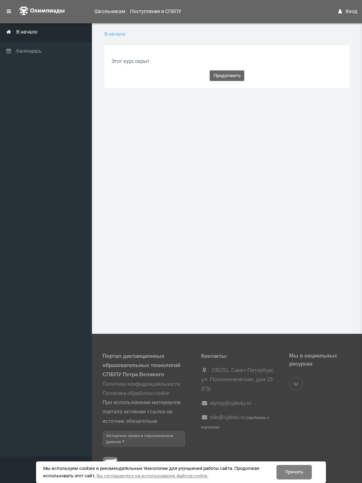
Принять (294, 472)
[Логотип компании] (46, 11)
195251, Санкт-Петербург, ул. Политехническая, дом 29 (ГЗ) (237, 379)
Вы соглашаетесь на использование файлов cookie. (152, 475)
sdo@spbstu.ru (227, 417)
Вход (351, 11)
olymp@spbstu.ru (230, 403)
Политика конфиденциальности (141, 384)
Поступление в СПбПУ (155, 11)
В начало (114, 34)
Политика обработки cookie (136, 393)
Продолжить (227, 75)
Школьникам (109, 11)
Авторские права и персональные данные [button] (139, 438)
